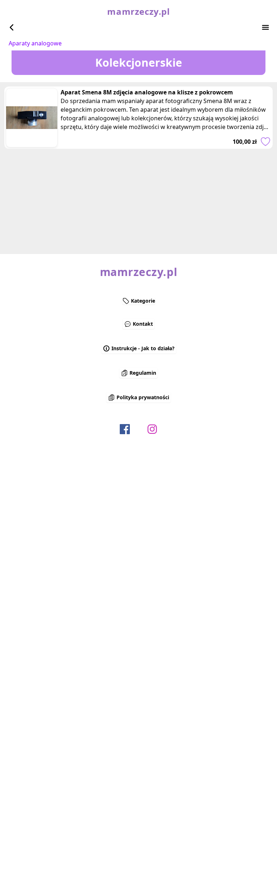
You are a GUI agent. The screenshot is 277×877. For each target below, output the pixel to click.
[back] (11, 27)
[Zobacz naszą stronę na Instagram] (152, 429)
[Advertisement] (138, 199)
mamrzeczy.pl (138, 11)
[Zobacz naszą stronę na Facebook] (125, 429)
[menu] (265, 27)
